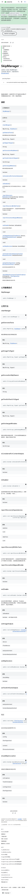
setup (4, 263)
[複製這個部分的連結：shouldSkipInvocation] (17, 756)
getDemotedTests (8, 132)
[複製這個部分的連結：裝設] (5, 715)
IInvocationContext (8, 264)
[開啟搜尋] (19, 2)
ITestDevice (16, 235)
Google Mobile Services (6, 877)
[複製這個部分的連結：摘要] (6, 102)
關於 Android (4, 887)
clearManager (6, 125)
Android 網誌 (4, 854)
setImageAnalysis (8, 235)
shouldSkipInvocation (9, 274)
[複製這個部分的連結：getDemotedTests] (15, 323)
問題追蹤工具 (4, 882)
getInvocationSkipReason (10, 150)
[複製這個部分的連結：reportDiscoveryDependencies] (23, 510)
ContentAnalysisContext (9, 237)
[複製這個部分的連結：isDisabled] (9, 480)
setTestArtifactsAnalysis (10, 254)
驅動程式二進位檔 (5, 843)
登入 (25, 1)
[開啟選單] (2, 2)
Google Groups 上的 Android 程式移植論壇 (11, 864)
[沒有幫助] (13, 42)
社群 (10, 887)
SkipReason (13, 129)
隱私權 (23, 887)
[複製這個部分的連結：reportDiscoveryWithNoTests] (23, 547)
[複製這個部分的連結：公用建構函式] (13, 288)
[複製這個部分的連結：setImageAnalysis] (14, 624)
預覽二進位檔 (4, 838)
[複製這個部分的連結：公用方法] (9, 306)
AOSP (2, 39)
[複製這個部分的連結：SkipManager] (11, 292)
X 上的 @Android (5, 849)
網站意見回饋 (5, 889)
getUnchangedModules (9, 165)
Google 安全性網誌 (5, 857)
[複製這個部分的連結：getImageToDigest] (15, 351)
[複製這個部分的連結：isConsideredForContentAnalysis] (2, 456)
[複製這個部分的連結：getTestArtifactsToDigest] (20, 399)
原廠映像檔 (3, 841)
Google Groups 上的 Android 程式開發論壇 (11, 861)
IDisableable (5, 73)
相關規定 (3, 834)
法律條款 (15, 887)
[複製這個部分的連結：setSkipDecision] (13, 661)
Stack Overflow (5, 879)
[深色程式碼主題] (26, 297)
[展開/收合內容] (11, 46)
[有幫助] (11, 42)
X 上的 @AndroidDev (6, 852)
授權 (19, 887)
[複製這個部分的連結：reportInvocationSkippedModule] (24, 565)
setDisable (6, 225)
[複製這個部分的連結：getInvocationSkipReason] (20, 375)
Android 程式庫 (4, 831)
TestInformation (21, 274)
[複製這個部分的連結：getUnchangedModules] (18, 424)
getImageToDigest (8, 143)
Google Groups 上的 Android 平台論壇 (10, 859)
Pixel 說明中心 (4, 872)
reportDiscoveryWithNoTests (11, 206)
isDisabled (6, 183)
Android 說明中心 (5, 870)
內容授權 (20, 819)
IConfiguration (10, 263)
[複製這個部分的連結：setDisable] (9, 589)
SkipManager (6, 111)
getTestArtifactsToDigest (10, 158)
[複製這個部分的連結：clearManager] (12, 311)
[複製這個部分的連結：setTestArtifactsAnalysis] (19, 688)
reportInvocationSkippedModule (12, 217)
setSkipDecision (7, 246)
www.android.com (5, 875)
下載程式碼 (3, 836)
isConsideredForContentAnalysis (12, 176)
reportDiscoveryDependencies (7, 196)
